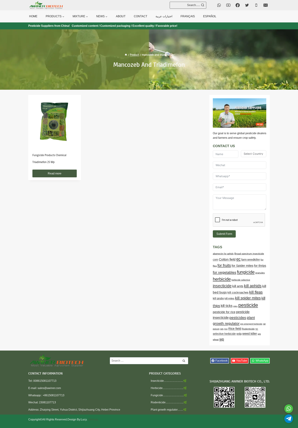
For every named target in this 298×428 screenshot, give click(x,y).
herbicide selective (240, 280)
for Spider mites (242, 265)
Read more (54, 173)
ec (238, 259)
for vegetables (224, 272)
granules (260, 273)
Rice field (234, 328)
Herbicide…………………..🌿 (169, 388)
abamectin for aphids (223, 253)
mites (235, 306)
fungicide (246, 272)
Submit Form (224, 233)
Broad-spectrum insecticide (249, 253)
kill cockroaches (238, 292)
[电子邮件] (265, 5)
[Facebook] (238, 5)
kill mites (229, 298)
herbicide (222, 279)
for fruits (224, 265)
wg (259, 334)
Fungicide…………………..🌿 (169, 395)
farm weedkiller (250, 259)
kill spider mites (248, 298)
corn (215, 259)
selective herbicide (224, 333)
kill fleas (256, 292)
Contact (140, 16)
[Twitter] (247, 5)
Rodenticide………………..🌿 (169, 402)
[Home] (126, 54)
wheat (216, 339)
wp (221, 339)
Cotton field (227, 259)
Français (188, 16)
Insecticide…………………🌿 (169, 380)
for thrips (260, 265)
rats (221, 329)
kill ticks (226, 306)
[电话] (256, 5)
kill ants (237, 286)
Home (33, 16)
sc (256, 328)
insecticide (222, 286)
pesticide (248, 305)
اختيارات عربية (164, 16)
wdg (239, 333)
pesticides (237, 317)
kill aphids (253, 286)
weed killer (249, 333)
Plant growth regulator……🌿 (169, 409)
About (121, 16)
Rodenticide (248, 329)
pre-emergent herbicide (251, 324)
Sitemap (93, 419)
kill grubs (218, 298)
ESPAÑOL (209, 16)
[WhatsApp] (219, 5)
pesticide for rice (224, 312)
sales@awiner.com (49, 388)
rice (226, 329)
